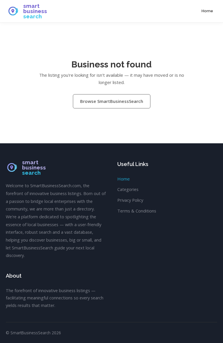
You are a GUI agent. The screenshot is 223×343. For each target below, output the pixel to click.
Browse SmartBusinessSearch (111, 101)
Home (207, 11)
